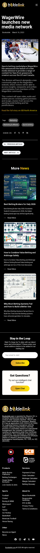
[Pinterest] (23, 133)
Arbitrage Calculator (29, 478)
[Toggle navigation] (32, 5)
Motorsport (6, 504)
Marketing (13, 120)
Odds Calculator (28, 475)
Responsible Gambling (27, 499)
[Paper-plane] (24, 539)
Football (5, 495)
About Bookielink (28, 495)
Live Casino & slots (9, 485)
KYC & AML (26, 503)
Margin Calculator (29, 481)
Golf (3, 507)
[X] (19, 133)
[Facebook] (15, 133)
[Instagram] (20, 539)
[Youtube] (33, 539)
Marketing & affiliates (11, 125)
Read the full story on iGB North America (19, 110)
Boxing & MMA (8, 501)
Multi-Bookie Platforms (7, 473)
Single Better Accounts (7, 481)
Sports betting (28, 125)
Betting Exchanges (9, 477)
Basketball (6, 516)
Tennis (4, 510)
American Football (9, 518)
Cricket (5, 498)
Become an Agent (9, 532)
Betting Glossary (28, 484)
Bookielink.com (10, 547)
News (4, 535)
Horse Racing (7, 521)
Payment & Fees (28, 473)
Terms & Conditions (29, 509)
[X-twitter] (29, 539)
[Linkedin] (27, 133)
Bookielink (6, 32)
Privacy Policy (27, 506)
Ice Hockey (6, 513)
